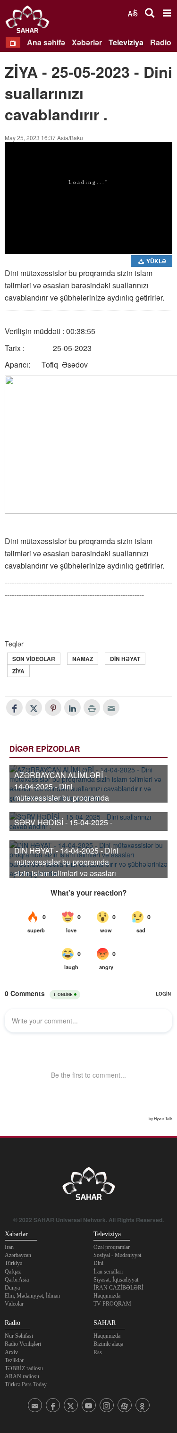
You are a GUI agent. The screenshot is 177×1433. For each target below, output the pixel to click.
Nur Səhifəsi (19, 1335)
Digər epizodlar (44, 748)
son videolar (33, 658)
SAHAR (31, 21)
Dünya (12, 1287)
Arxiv (11, 1352)
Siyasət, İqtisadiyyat (115, 1279)
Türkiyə (13, 1263)
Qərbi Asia (17, 1279)
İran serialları (108, 1271)
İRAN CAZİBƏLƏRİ (118, 1287)
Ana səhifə (46, 42)
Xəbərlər (87, 42)
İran (9, 1247)
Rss (97, 1352)
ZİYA (18, 671)
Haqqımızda (106, 1295)
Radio (160, 42)
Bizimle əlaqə (108, 1344)
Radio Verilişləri (23, 1344)
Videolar (14, 1303)
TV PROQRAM (112, 1303)
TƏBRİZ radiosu (24, 1368)
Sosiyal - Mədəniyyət (117, 1255)
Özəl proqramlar (111, 1247)
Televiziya (126, 42)
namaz (82, 658)
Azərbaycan (18, 1255)
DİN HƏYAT (125, 658)
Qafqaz (13, 1271)
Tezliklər (14, 1360)
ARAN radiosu (22, 1376)
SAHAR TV (88, 1186)
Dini (98, 1263)
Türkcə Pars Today (26, 1384)
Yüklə (155, 261)
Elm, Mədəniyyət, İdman (32, 1295)
